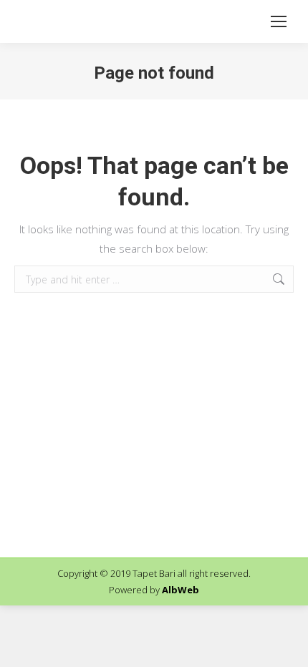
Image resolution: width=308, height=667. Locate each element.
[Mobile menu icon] (279, 21)
